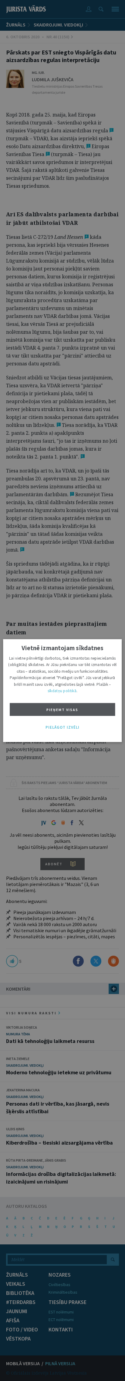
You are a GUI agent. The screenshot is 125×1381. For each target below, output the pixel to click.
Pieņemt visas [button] (62, 709)
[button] (62, 727)
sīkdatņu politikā (62, 690)
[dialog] (62, 690)
